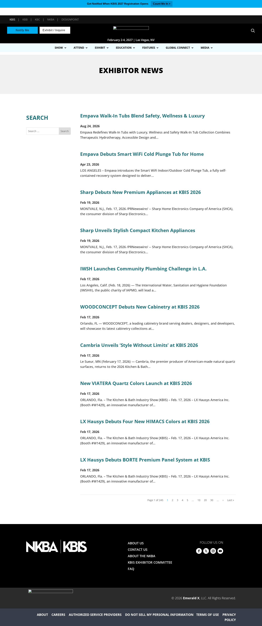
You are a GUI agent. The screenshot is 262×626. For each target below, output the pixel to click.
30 (211, 500)
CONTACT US (137, 549)
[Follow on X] (206, 551)
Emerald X (191, 598)
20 (205, 500)
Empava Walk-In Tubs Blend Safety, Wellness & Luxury (142, 115)
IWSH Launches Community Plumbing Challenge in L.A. (143, 268)
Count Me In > (161, 3)
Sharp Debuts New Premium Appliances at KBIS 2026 (140, 192)
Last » (230, 500)
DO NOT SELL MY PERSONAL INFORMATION (159, 614)
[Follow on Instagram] (213, 551)
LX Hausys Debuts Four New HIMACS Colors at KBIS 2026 (145, 421)
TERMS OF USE (207, 614)
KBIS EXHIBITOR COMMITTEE (150, 562)
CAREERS (58, 614)
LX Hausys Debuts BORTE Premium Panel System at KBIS (145, 459)
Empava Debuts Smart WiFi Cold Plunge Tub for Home (142, 154)
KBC (37, 19)
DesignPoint (70, 19)
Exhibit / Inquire (54, 30)
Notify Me (22, 30)
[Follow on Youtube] (220, 551)
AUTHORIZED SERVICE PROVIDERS (95, 614)
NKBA (50, 19)
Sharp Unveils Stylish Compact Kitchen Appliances (137, 230)
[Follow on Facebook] (199, 551)
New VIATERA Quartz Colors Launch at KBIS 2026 (136, 383)
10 (198, 500)
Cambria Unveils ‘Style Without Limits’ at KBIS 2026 (139, 345)
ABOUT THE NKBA (141, 556)
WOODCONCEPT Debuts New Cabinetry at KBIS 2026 (140, 307)
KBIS (12, 19)
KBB (25, 19)
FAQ (131, 569)
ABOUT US (136, 543)
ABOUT (42, 614)
